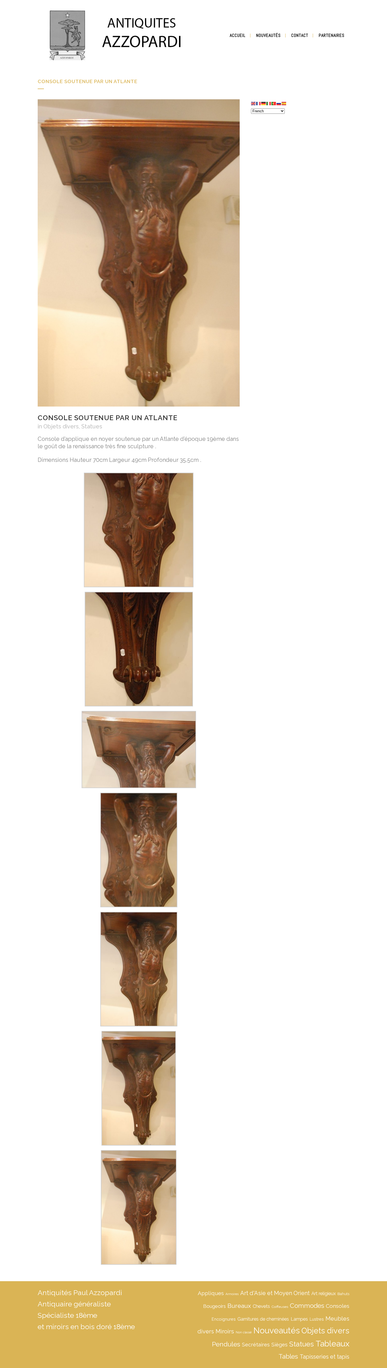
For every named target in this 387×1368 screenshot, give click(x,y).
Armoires (232, 1294)
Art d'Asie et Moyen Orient (275, 1293)
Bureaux (239, 1305)
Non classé (244, 1332)
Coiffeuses (280, 1307)
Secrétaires (256, 1345)
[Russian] (279, 103)
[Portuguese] (274, 103)
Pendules (226, 1344)
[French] (258, 103)
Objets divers (61, 426)
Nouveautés (276, 1330)
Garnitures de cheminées (263, 1319)
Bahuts (343, 1294)
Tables (288, 1356)
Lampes (299, 1319)
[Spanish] (284, 103)
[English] (253, 103)
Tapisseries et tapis (324, 1356)
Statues (91, 426)
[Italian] (268, 103)
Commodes (307, 1305)
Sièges (279, 1345)
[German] (263, 103)
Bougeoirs (214, 1306)
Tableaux (332, 1343)
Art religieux (323, 1293)
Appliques (211, 1293)
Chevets (261, 1306)
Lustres (317, 1319)
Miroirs (225, 1331)
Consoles (337, 1306)
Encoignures (224, 1319)
